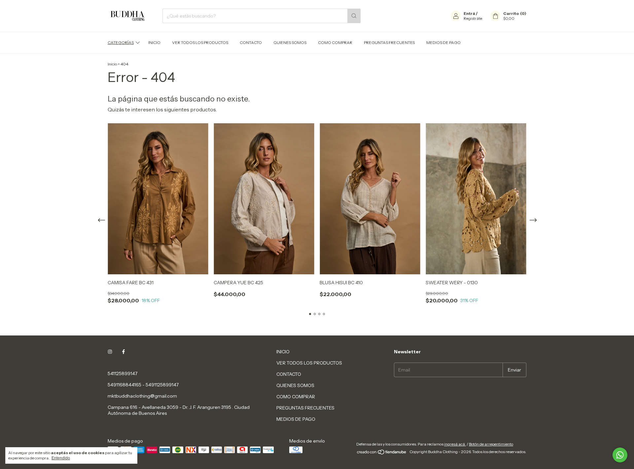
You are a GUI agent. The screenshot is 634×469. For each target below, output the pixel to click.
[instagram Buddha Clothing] (110, 352)
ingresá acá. (455, 444)
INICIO (154, 42)
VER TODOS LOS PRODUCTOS (200, 42)
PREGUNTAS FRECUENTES (389, 42)
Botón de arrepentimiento (491, 444)
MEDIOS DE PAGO (443, 42)
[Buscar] (354, 16)
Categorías (121, 42)
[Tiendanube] (381, 453)
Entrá (469, 13)
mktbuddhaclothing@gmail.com (142, 396)
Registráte (473, 18)
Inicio (112, 63)
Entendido (61, 458)
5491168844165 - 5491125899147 (143, 385)
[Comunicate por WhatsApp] (620, 455)
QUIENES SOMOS (289, 42)
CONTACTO (251, 42)
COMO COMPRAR (335, 42)
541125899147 (122, 373)
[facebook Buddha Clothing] (123, 352)
